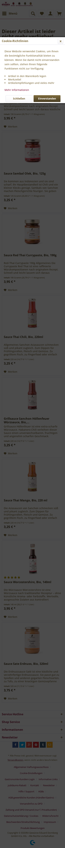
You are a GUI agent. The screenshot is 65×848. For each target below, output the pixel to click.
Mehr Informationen (17, 90)
